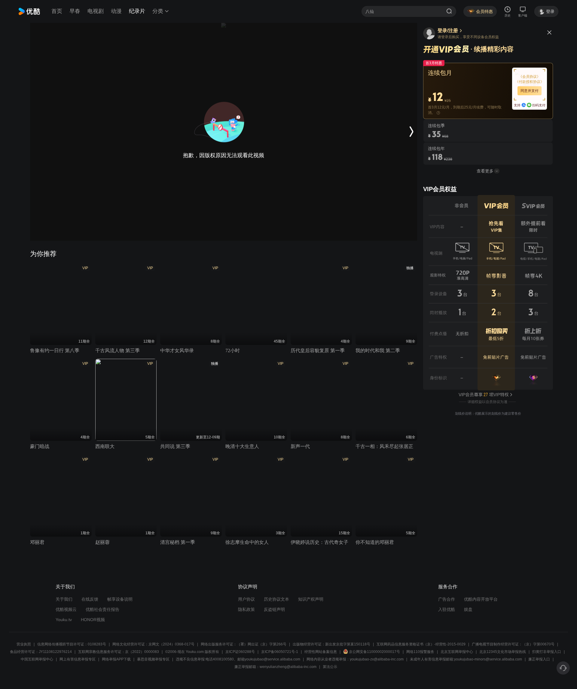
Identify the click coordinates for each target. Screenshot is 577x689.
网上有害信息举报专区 (78, 659)
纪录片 (137, 11)
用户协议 (246, 599)
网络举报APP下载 (116, 659)
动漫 (116, 11)
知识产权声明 (310, 599)
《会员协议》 (529, 77)
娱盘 (468, 609)
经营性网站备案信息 (320, 652)
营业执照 (24, 644)
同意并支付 (530, 91)
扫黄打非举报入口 (546, 652)
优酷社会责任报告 (102, 609)
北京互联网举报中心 (457, 652)
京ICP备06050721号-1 (279, 652)
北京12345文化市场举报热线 (502, 652)
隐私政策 (246, 609)
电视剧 (95, 11)
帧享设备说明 (120, 599)
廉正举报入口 (539, 659)
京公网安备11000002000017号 (374, 652)
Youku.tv (64, 619)
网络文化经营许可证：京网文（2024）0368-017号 (153, 644)
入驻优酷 (446, 609)
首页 (56, 11)
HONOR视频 (93, 619)
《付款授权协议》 (529, 82)
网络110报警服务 (420, 652)
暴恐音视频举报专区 (153, 659)
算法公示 (330, 667)
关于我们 (64, 599)
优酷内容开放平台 (481, 599)
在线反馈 (89, 599)
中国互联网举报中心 (37, 659)
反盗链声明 (274, 609)
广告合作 (446, 599)
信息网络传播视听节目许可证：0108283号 (71, 644)
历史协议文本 (276, 599)
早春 (74, 11)
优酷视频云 (66, 609)
